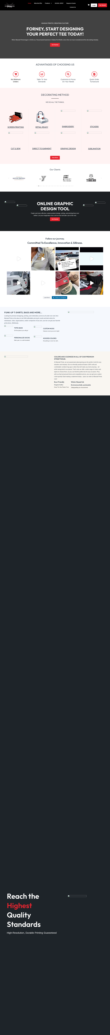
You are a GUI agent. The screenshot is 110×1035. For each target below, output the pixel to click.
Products (47, 3)
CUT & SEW (16, 148)
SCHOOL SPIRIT (59, 3)
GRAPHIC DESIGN (68, 148)
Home (29, 3)
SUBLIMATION (94, 148)
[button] (9, 178)
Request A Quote (71, 3)
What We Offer (38, 3)
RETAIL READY (41, 127)
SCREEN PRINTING (16, 127)
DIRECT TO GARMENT (41, 148)
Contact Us (73, 7)
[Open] (18, 258)
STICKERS (94, 126)
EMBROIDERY (68, 126)
